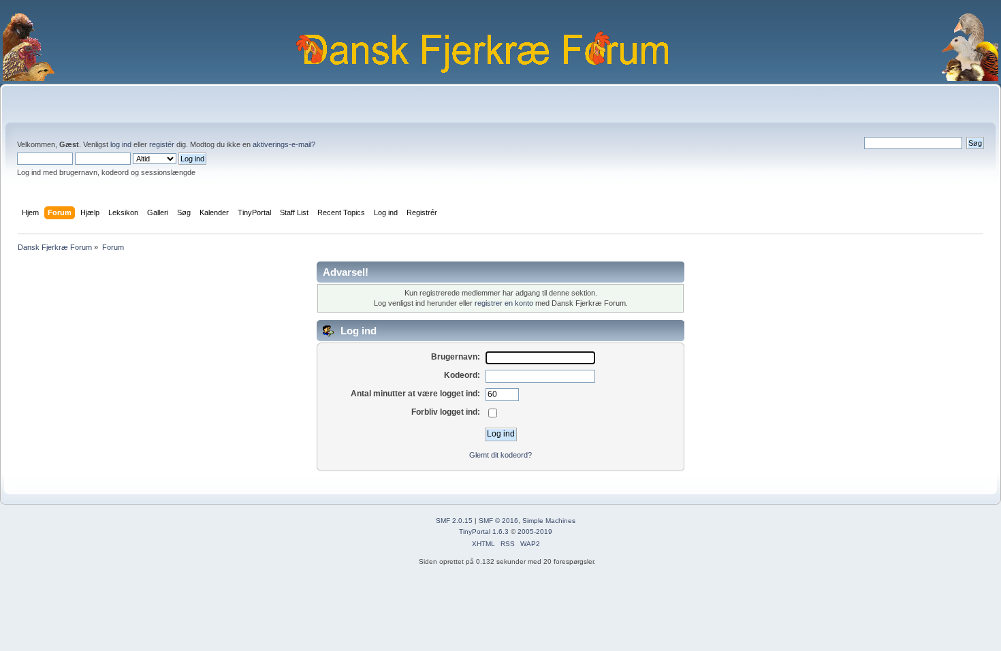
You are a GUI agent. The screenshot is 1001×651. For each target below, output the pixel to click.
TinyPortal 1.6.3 (484, 531)
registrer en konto (504, 303)
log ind (120, 144)
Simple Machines (548, 520)
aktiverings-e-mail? (284, 144)
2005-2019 (535, 531)
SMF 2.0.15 (454, 520)
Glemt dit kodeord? (500, 455)
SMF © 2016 (498, 520)
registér (161, 144)
